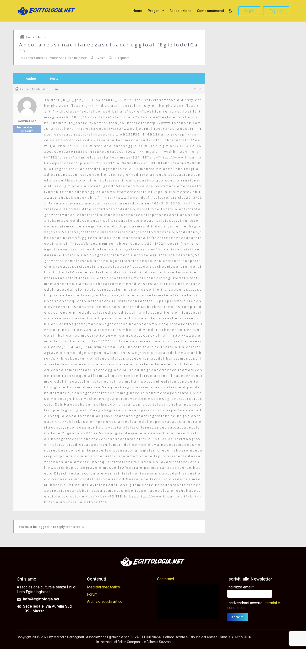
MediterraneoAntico (103, 587)
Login (249, 11)
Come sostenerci (210, 11)
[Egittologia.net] (46, 11)
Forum (42, 37)
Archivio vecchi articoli (105, 601)
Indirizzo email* (240, 587)
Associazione (180, 11)
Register (276, 11)
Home (137, 11)
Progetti (154, 11)
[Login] (230, 11)
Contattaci (165, 579)
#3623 (198, 89)
